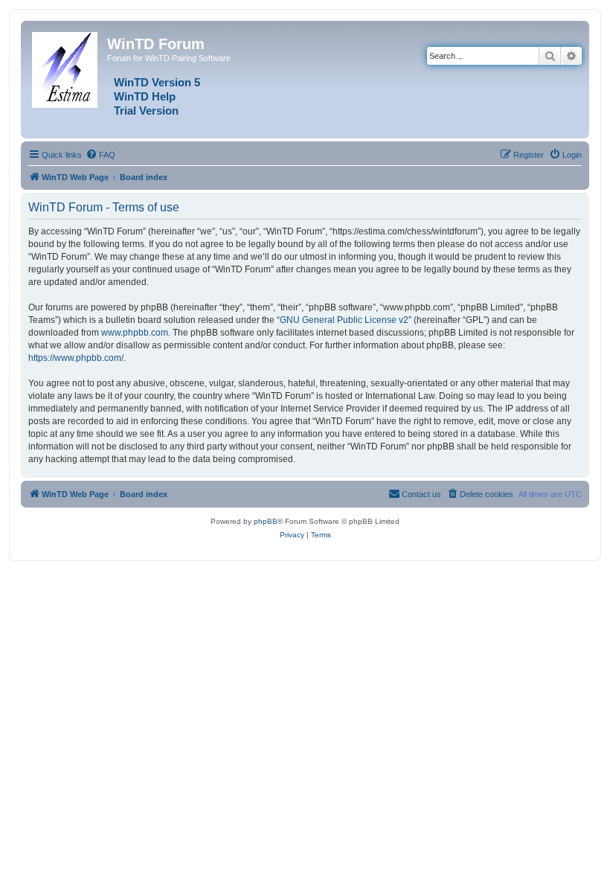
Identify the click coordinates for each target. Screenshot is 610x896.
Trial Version (146, 111)
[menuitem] (100, 155)
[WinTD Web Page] (66, 67)
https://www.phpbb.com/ (75, 358)
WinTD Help (145, 97)
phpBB (265, 521)
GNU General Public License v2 (344, 320)
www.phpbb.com (134, 332)
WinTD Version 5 (157, 83)
